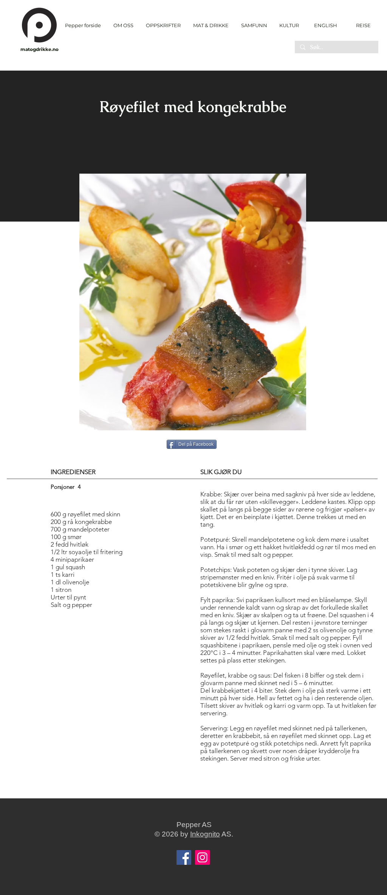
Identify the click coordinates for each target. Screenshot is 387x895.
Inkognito (205, 834)
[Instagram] (202, 857)
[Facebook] (183, 857)
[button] (163, 25)
